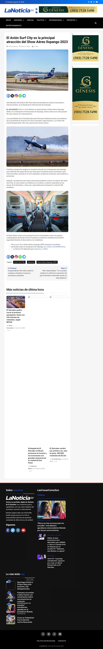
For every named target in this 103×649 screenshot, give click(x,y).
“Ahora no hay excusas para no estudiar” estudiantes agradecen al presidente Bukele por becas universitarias (51, 526)
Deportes (71, 20)
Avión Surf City (19, 262)
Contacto (62, 641)
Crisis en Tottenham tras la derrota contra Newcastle (25, 608)
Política (40, 20)
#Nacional (15, 244)
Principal (48, 520)
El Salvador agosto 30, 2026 (15, 2)
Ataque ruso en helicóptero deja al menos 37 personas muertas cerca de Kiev (25, 619)
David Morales (56, 459)
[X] (12, 96)
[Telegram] (24, 96)
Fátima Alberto (13, 46)
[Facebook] (8, 96)
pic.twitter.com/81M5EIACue (54, 247)
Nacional (18, 20)
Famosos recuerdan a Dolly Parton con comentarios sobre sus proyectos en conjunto (25, 585)
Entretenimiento (13, 26)
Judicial (30, 20)
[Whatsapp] (20, 96)
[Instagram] (16, 96)
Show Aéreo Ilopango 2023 (47, 262)
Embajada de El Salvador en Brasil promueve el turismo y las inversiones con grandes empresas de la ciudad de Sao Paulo (37, 455)
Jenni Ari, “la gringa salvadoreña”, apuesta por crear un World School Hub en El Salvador (55, 563)
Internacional (55, 20)
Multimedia (40, 520)
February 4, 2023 (40, 249)
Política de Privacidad (46, 641)
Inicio (8, 20)
